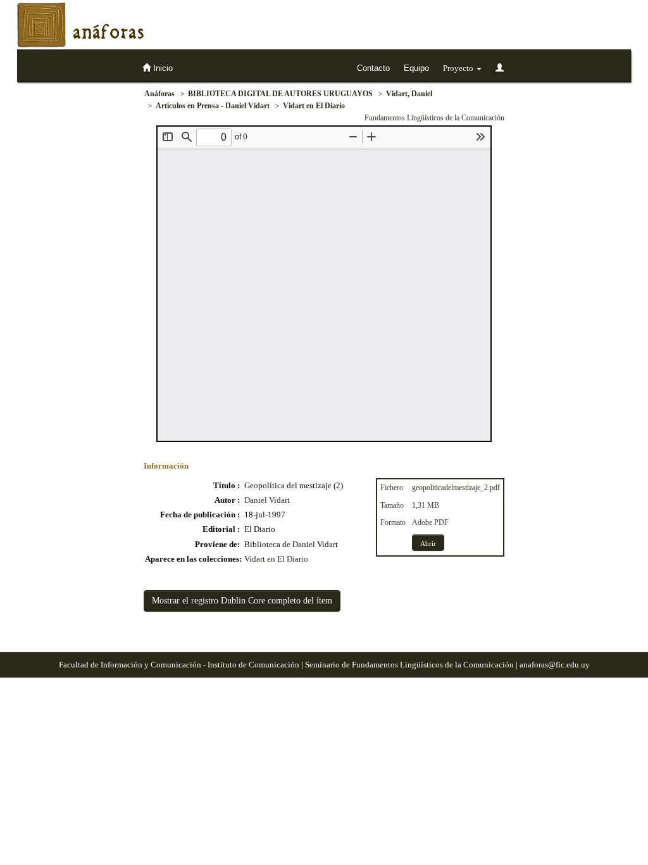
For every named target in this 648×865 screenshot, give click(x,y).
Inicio (162, 68)
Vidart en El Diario (314, 105)
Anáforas (159, 93)
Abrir (428, 543)
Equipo (416, 68)
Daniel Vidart (267, 500)
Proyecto (459, 68)
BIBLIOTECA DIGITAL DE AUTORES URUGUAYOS (280, 93)
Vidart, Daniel (409, 93)
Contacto (373, 68)
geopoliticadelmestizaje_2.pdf (456, 487)
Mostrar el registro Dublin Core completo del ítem (242, 600)
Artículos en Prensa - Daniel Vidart (213, 105)
